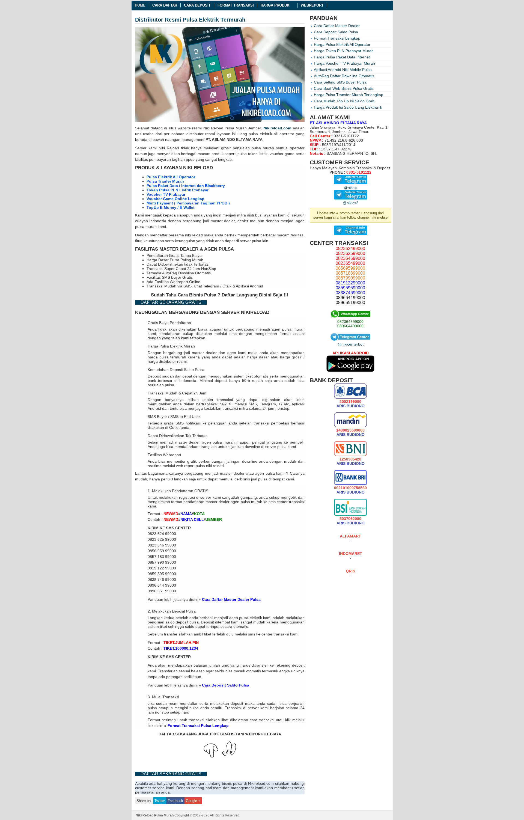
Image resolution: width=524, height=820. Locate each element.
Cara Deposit (197, 5)
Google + (193, 801)
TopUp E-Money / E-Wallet (171, 207)
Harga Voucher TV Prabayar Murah (344, 63)
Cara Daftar (164, 5)
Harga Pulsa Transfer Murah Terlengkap (348, 95)
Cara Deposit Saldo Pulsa (225, 685)
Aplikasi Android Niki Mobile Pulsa (343, 69)
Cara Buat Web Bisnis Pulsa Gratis (344, 88)
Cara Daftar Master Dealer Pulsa (231, 599)
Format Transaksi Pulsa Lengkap (198, 725)
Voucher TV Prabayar (166, 194)
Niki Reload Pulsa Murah (225, 128)
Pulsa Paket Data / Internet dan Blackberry (186, 185)
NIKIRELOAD (255, 312)
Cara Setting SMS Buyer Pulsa (340, 82)
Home (140, 5)
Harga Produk (275, 5)
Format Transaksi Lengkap (337, 38)
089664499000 (350, 326)
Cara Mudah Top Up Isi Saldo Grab (344, 101)
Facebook (175, 801)
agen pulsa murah (288, 329)
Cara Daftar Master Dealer (337, 25)
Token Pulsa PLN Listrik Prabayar (178, 190)
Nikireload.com (277, 128)
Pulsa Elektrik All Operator (171, 177)
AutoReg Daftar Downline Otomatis (344, 76)
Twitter (159, 801)
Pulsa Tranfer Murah (165, 181)
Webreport (312, 5)
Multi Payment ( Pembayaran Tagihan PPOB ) (188, 203)
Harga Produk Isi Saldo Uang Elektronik (348, 107)
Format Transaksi (236, 5)
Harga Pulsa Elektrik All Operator (342, 44)
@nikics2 (350, 203)
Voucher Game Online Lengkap (175, 199)
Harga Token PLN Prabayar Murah (344, 51)
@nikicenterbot (351, 344)
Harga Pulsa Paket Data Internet (342, 57)
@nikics (350, 187)
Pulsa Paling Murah (186, 260)
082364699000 (350, 321)
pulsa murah (263, 148)
